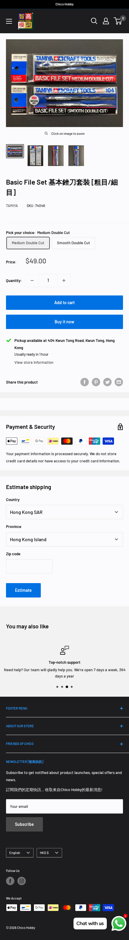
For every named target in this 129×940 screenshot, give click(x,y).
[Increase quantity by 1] (64, 280)
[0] (118, 21)
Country (13, 499)
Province (13, 526)
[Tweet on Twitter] (107, 382)
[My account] (106, 21)
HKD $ (44, 853)
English (14, 853)
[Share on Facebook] (84, 382)
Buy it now (64, 321)
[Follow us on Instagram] (21, 881)
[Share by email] (119, 382)
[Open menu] (9, 21)
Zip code (13, 553)
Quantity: (14, 280)
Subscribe (24, 824)
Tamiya (12, 205)
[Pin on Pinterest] (96, 382)
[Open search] (94, 21)
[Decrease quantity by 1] (32, 280)
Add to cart (64, 302)
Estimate (23, 590)
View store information (33, 362)
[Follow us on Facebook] (10, 881)
